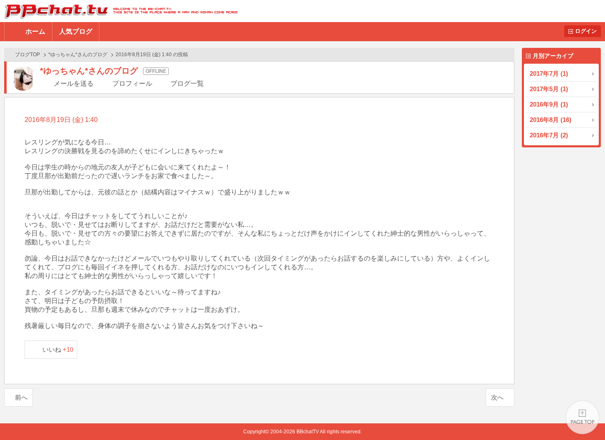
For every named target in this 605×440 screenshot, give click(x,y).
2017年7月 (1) (549, 73)
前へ (21, 397)
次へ (497, 397)
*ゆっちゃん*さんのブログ (77, 54)
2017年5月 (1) (549, 88)
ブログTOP (27, 54)
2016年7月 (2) (549, 135)
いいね (58, 349)
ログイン (586, 31)
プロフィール (132, 83)
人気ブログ (75, 31)
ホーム (35, 31)
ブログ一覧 (187, 83)
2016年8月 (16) (550, 119)
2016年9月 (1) (549, 104)
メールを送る (74, 83)
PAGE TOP (582, 417)
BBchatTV (118, 11)
